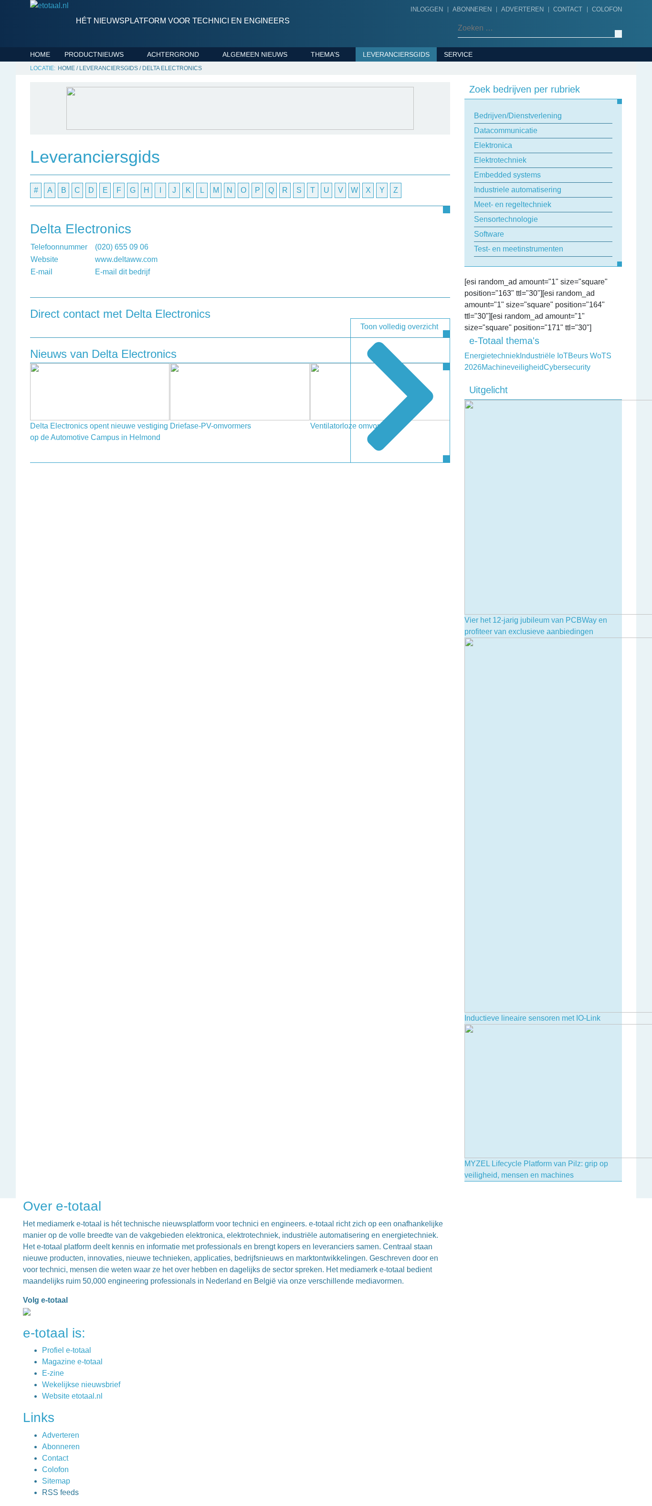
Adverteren (522, 9)
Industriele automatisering (119, 142)
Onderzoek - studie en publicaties (266, 237)
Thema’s (325, 54)
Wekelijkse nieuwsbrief (81, 1384)
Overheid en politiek (263, 274)
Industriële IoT (341, 113)
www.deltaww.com (126, 259)
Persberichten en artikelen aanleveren (498, 105)
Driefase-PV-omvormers (210, 426)
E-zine (53, 1373)
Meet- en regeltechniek (111, 157)
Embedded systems (102, 128)
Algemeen (243, 69)
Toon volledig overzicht (399, 327)
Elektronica (90, 98)
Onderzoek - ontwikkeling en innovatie (280, 208)
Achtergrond (173, 54)
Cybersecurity (341, 83)
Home (40, 54)
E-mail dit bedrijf (122, 272)
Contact (567, 9)
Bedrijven (243, 98)
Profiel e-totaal (66, 1350)
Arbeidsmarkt (251, 83)
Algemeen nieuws (254, 54)
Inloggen (426, 9)
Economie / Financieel (265, 171)
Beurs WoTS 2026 (344, 69)
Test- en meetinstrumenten (118, 202)
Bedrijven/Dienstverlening (117, 69)
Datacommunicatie (101, 83)
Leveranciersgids (396, 54)
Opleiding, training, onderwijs (282, 259)
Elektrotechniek (99, 113)
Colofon (607, 9)
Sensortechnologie (105, 172)
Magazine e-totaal (72, 1362)
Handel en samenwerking (272, 186)
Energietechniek (344, 98)
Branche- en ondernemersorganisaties (275, 149)
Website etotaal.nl (72, 1396)
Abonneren (472, 9)
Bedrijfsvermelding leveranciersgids (484, 76)
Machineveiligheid (347, 128)
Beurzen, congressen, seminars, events (286, 120)
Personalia (246, 289)
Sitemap (56, 1481)
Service (458, 54)
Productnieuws (94, 54)
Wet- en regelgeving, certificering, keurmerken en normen (281, 318)
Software (85, 187)
